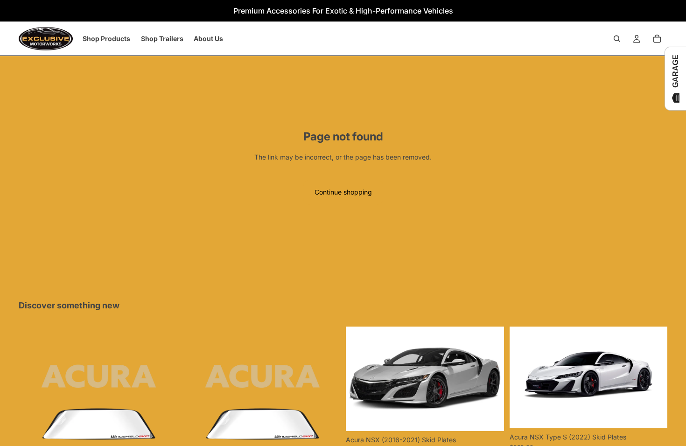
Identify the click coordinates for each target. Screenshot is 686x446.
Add (497, 416)
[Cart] (657, 38)
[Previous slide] (360, 379)
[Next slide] (490, 379)
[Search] (617, 38)
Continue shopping (343, 192)
